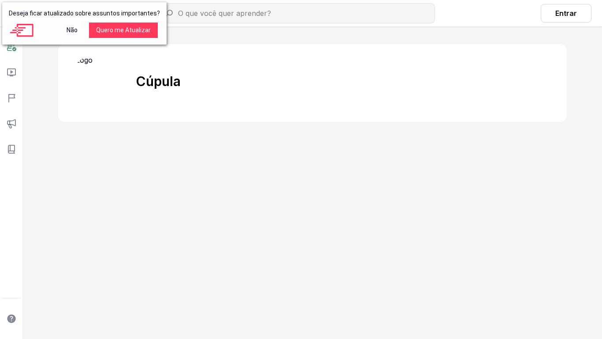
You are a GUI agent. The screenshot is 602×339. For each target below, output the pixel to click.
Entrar (566, 13)
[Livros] (11, 149)
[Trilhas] (11, 98)
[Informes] (11, 123)
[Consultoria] (11, 46)
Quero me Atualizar (123, 30)
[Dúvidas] (11, 318)
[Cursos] (11, 72)
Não (72, 30)
